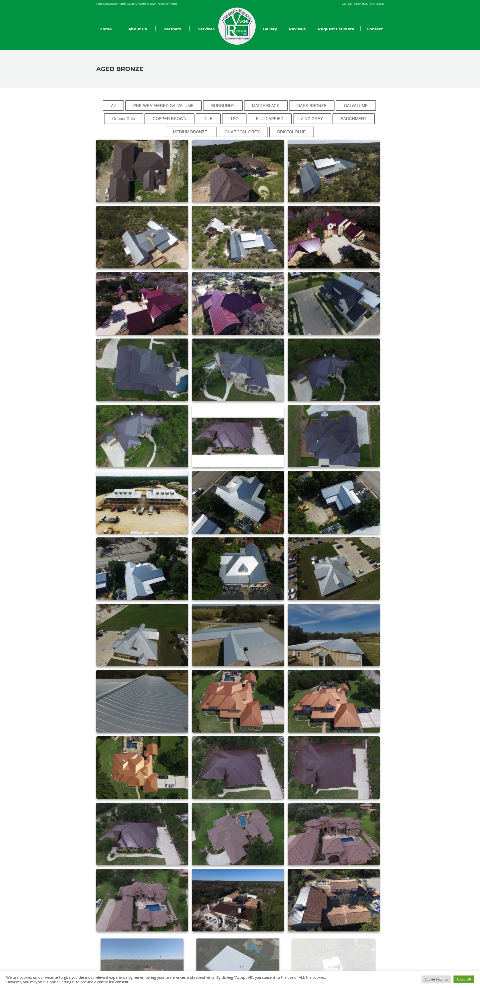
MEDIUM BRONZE (190, 132)
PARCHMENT (353, 118)
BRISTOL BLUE (291, 132)
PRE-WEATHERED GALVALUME (163, 105)
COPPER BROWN (169, 118)
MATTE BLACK (266, 105)
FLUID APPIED (270, 118)
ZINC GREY (312, 118)
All (113, 105)
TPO (234, 118)
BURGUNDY (222, 105)
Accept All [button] (463, 979)
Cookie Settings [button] (436, 979)
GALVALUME (356, 105)
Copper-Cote (123, 118)
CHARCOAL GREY (242, 132)
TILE (208, 118)
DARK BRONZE (311, 105)
